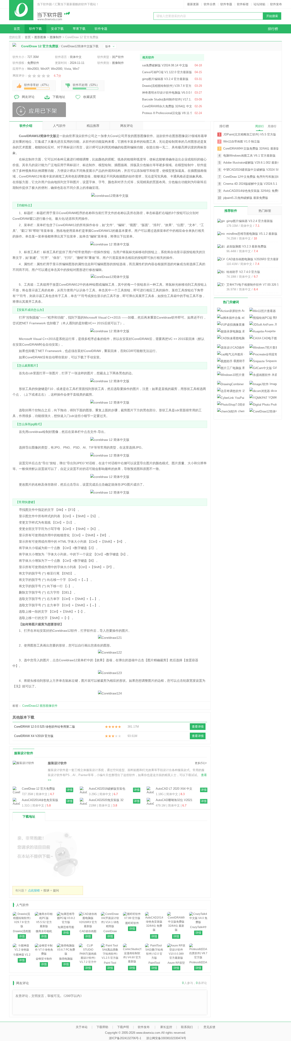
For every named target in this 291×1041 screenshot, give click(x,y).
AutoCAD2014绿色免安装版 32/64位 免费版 (40, 800)
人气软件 (59, 125)
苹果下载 (79, 28)
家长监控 (166, 1027)
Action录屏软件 (242, 310)
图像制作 (56, 37)
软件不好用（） (86, 85)
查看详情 (198, 726)
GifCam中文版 (274, 367)
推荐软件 (230, 210)
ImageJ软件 (273, 384)
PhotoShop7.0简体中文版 (230, 404)
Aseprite (270, 331)
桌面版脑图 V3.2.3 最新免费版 (246, 246)
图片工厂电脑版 (242, 367)
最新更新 (193, 4)
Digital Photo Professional (263, 404)
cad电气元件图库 (243, 354)
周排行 (259, 126)
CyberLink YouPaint (230, 397)
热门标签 (264, 210)
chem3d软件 (240, 411)
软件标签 (243, 4)
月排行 (272, 126)
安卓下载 (57, 28)
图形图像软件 (49, 705)
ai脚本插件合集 (242, 317)
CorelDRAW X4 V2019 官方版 (33, 736)
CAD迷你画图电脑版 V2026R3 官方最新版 (254, 259)
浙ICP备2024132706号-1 (125, 1038)
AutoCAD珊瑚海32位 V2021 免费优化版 (174, 800)
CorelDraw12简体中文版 (263, 411)
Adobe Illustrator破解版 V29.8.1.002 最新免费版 (250, 162)
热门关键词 (231, 302)
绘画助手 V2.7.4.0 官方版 (243, 272)
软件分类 (210, 4)
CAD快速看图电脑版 (230, 338)
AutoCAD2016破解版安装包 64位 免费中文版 (107, 789)
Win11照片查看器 (276, 310)
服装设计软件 (23, 753)
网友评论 (28, 97)
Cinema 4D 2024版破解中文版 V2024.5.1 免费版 (250, 183)
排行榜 (273, 29)
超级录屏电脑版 (242, 331)
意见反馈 (209, 1027)
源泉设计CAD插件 (230, 347)
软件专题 (226, 4)
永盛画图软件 (274, 374)
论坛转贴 (259, 4)
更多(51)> (201, 763)
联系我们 (187, 1027)
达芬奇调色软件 (242, 390)
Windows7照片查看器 (263, 347)
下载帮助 (102, 1027)
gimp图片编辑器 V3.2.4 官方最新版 (249, 221)
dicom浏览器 (273, 390)
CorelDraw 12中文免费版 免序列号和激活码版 (250, 176)
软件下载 (35, 28)
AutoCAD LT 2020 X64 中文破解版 (174, 789)
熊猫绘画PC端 (274, 317)
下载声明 (123, 1027)
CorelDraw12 (30, 705)
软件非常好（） (37, 85)
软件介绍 (26, 125)
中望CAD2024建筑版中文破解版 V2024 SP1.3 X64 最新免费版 (250, 169)
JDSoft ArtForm (275, 324)
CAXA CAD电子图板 (263, 338)
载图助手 (238, 361)
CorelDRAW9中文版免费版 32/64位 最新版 (250, 148)
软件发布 (276, 4)
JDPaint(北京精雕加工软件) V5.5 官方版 (249, 134)
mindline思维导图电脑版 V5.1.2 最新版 (251, 233)
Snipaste (271, 361)
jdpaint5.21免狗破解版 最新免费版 (245, 198)
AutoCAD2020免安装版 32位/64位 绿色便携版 (106, 800)
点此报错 (34, 890)
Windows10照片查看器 (230, 374)
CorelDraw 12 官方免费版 (38, 788)
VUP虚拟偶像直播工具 (230, 324)
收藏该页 (89, 97)
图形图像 (40, 37)
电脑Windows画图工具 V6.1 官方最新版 (249, 155)
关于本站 (82, 1027)
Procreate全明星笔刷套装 (263, 354)
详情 (70, 789)
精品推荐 (93, 125)
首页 (17, 28)
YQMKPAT (272, 397)
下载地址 (59, 97)
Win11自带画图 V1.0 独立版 (241, 141)
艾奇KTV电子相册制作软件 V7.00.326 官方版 (256, 284)
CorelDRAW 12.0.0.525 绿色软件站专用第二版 (44, 726)
